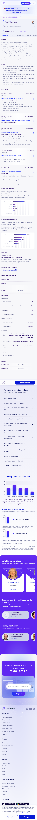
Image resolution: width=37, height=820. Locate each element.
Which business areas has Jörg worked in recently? (16, 450)
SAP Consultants (7, 728)
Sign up (4, 751)
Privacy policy (6, 789)
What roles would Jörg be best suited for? (16, 414)
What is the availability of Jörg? (13, 465)
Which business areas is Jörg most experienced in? (14, 437)
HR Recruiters (6, 722)
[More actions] (3, 382)
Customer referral (7, 745)
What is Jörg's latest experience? (13, 419)
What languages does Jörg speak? (14, 403)
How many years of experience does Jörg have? (16, 408)
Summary (5, 35)
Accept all (27, 817)
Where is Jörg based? (10, 398)
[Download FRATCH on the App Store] (8, 804)
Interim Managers (7, 725)
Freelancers (5, 743)
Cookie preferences (8, 783)
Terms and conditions (8, 786)
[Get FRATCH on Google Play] (22, 804)
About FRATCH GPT (8, 731)
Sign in (4, 754)
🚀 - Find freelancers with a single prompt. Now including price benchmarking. (16, 10)
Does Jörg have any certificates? (13, 461)
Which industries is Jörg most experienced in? (16, 431)
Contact (4, 791)
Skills (12, 35)
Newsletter (5, 734)
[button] (23, 31)
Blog (3, 771)
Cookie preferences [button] (27, 812)
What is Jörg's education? (11, 456)
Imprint (4, 794)
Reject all (10, 817)
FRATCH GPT (6, 763)
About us (5, 766)
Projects (4, 748)
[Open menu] (33, 3)
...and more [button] (18, 184)
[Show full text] (17, 60)
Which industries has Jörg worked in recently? (14, 444)
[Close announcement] (33, 10)
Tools (3, 768)
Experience (20, 35)
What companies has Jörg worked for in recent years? (15, 424)
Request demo (25, 3)
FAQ (3, 774)
